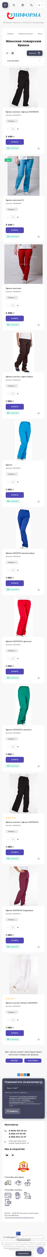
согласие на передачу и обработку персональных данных (23, 1097)
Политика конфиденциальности (19, 1217)
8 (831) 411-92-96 (17, 1134)
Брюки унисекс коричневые (19, 377)
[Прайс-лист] (12, 53)
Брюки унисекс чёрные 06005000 (22, 822)
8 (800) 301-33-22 (17, 1131)
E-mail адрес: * (10, 1237)
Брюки (9, 465)
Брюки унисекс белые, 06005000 (22, 1003)
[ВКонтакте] (18, 1074)
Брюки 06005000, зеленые (18, 730)
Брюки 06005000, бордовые (19, 910)
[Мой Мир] (25, 1074)
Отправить (12, 1111)
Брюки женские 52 (15, 200)
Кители (14, 1061)
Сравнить (38, 148)
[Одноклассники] (22, 1074)
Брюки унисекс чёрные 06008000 (22, 112)
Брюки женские (13, 288)
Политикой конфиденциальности (19, 1101)
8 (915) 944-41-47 (17, 1137)
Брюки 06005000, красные (18, 641)
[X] (28, 1074)
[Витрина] (7, 53)
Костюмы (33, 1061)
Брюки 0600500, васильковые (20, 553)
